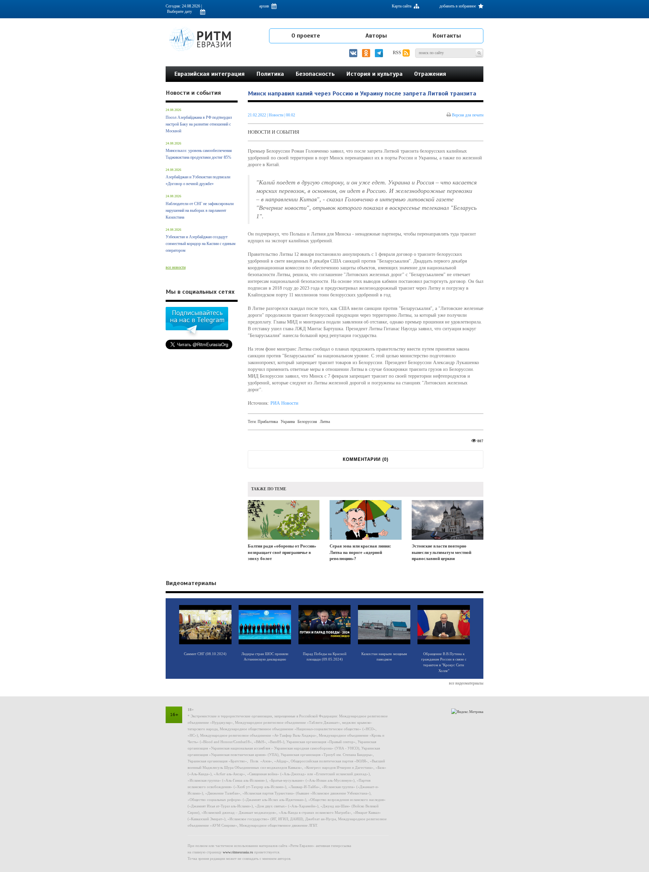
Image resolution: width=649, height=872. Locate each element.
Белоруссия (307, 421)
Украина (288, 421)
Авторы (376, 35)
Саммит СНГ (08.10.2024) (205, 654)
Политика (270, 73)
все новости (176, 267)
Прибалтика (268, 421)
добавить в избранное (458, 6)
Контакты (446, 35)
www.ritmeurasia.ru (238, 852)
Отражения (430, 73)
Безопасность (315, 73)
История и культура (374, 73)
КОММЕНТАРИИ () (365, 459)
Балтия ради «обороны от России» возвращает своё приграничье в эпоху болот (282, 552)
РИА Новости (284, 403)
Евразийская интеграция (209, 73)
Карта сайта (402, 6)
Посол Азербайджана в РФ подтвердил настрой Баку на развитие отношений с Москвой (199, 124)
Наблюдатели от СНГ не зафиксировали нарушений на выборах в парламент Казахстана (200, 210)
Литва (325, 421)
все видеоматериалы (466, 683)
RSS (398, 52)
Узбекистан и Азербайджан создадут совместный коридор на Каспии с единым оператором (201, 243)
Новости (276, 115)
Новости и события (273, 132)
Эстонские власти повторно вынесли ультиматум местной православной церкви (441, 552)
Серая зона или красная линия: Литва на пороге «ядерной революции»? (360, 552)
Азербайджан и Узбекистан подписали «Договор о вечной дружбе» (198, 180)
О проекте (305, 35)
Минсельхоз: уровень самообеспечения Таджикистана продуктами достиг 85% (199, 154)
